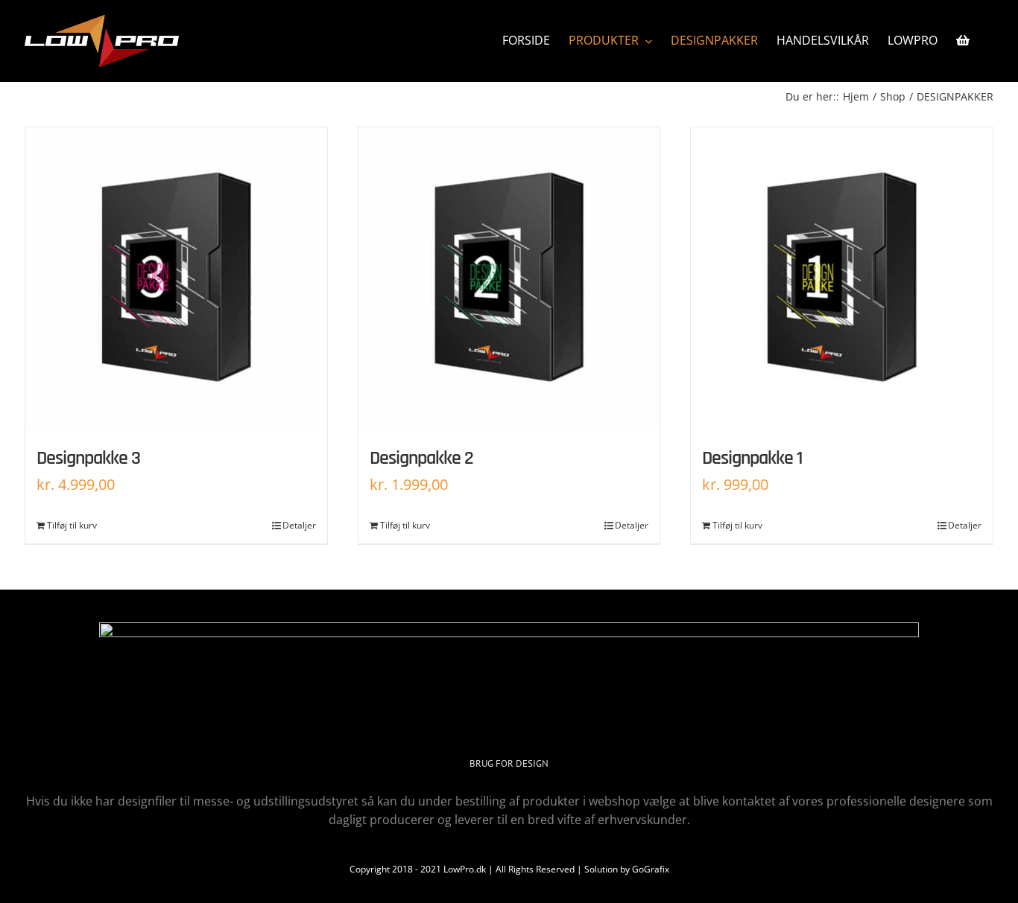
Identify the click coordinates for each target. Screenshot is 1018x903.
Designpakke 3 (88, 458)
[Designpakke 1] (842, 278)
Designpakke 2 (421, 458)
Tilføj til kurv (72, 525)
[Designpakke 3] (176, 278)
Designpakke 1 (752, 458)
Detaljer (299, 525)
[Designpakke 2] (509, 278)
